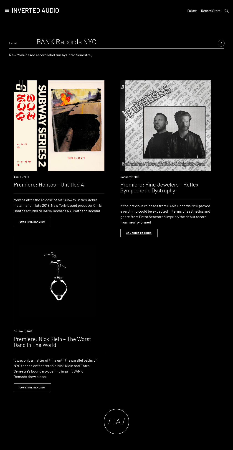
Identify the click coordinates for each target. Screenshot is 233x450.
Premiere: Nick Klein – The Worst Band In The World (52, 342)
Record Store (210, 11)
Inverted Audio (35, 10)
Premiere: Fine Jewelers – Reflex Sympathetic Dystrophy (159, 187)
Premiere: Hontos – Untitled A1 (50, 184)
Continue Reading (32, 221)
